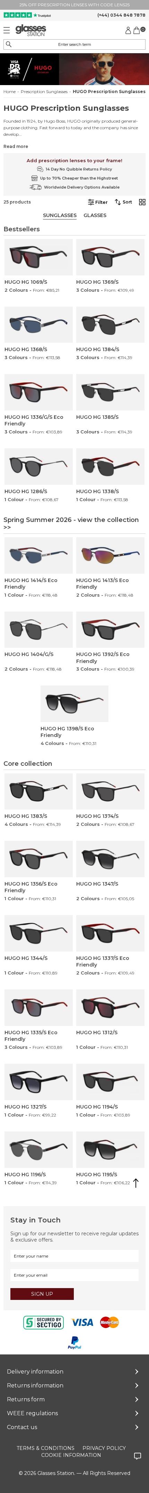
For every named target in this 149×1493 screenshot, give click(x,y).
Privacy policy (104, 1448)
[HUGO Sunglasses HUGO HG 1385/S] (110, 392)
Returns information (35, 1385)
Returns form (26, 1399)
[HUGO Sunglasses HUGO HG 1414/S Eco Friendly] (39, 555)
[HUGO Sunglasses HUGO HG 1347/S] (110, 859)
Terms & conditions (45, 1448)
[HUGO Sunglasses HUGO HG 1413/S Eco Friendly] (110, 555)
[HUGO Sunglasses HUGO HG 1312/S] (110, 1007)
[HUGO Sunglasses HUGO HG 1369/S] (110, 257)
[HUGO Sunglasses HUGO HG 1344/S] (39, 933)
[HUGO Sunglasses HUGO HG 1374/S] (110, 791)
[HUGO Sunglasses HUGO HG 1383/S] (39, 791)
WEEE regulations (32, 1413)
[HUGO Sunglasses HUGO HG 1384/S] (110, 325)
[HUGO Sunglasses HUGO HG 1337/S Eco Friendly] (110, 933)
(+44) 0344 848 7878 (121, 15)
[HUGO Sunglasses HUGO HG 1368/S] (39, 325)
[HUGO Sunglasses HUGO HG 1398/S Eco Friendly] (75, 704)
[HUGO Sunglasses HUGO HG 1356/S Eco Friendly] (39, 859)
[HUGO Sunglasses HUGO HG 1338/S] (110, 466)
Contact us (22, 1427)
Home (9, 92)
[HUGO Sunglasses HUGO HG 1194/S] (110, 1082)
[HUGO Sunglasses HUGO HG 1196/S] (39, 1149)
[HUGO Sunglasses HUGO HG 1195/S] (110, 1149)
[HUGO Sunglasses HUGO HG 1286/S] (39, 466)
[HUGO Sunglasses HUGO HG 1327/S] (39, 1082)
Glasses (95, 215)
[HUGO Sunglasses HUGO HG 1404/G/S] (39, 630)
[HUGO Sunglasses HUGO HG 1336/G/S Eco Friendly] (39, 392)
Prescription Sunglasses (44, 92)
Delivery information (35, 1371)
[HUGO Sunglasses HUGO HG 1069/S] (39, 257)
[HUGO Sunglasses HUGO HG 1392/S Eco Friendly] (110, 630)
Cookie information (71, 1455)
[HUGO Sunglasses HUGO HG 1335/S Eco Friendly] (39, 1007)
